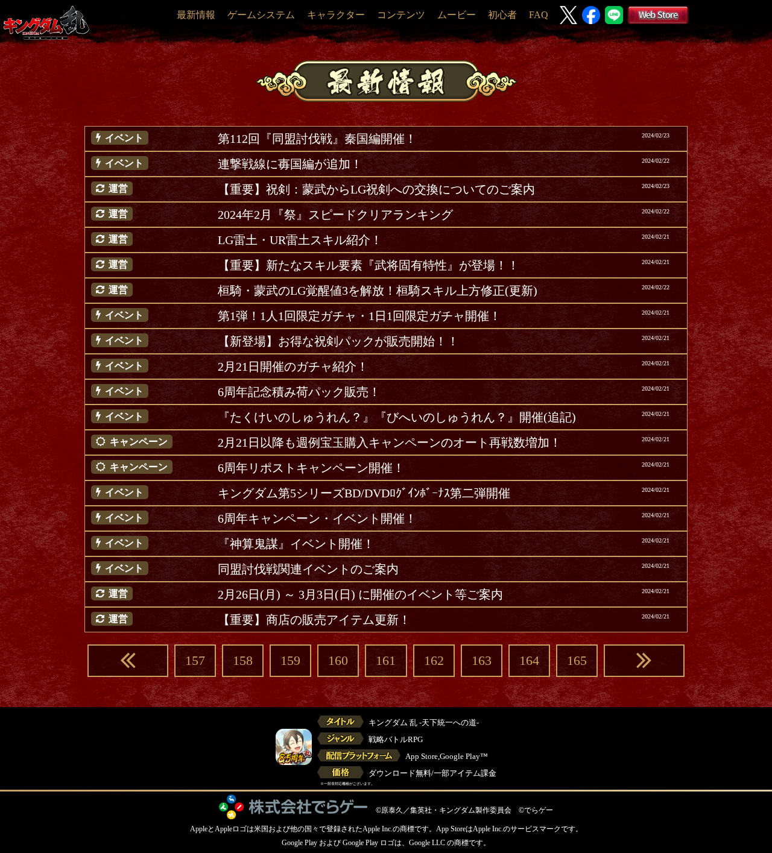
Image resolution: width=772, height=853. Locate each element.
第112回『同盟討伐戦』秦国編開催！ (317, 139)
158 (243, 660)
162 (434, 660)
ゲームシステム (261, 15)
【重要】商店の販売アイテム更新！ (314, 620)
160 (338, 660)
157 (195, 660)
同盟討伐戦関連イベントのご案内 (308, 569)
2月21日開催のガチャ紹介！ (293, 366)
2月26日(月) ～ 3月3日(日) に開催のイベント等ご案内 (360, 594)
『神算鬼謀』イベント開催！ (296, 544)
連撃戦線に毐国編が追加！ (290, 164)
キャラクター (336, 15)
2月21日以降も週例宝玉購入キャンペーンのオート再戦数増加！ (390, 442)
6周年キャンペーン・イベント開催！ (317, 518)
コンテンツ (401, 15)
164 (529, 660)
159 (290, 660)
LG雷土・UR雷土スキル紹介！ (300, 240)
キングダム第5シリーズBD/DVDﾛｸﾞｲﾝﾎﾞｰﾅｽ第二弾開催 (364, 493)
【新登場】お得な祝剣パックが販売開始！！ (338, 341)
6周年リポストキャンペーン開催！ (311, 468)
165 (577, 660)
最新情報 (196, 15)
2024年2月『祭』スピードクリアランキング (335, 215)
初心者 (502, 15)
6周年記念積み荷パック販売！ (299, 392)
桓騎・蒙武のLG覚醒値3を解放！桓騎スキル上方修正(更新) (377, 291)
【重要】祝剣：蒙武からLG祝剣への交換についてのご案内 (376, 189)
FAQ (538, 15)
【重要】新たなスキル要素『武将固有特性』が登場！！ (368, 265)
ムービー (456, 15)
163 (482, 660)
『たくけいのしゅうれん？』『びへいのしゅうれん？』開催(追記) (397, 417)
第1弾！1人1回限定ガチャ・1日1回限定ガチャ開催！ (359, 316)
